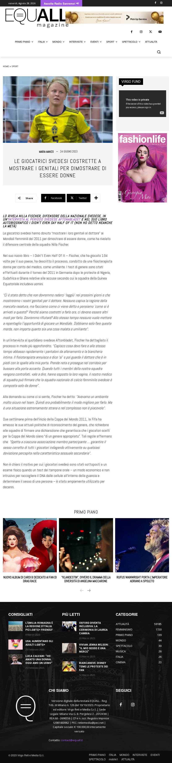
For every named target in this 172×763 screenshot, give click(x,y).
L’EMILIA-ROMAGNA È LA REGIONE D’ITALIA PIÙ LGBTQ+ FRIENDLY (39, 626)
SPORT (15, 66)
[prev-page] (82, 591)
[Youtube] (160, 31)
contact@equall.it (72, 740)
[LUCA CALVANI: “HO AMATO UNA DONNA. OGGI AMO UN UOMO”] (15, 659)
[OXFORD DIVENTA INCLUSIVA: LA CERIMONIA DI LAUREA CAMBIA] (69, 626)
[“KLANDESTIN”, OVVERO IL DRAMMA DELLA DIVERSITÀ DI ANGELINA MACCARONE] (86, 545)
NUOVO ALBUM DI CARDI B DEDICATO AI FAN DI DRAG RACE (30, 579)
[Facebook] (155, 3)
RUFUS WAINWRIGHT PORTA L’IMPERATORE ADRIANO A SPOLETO (142, 579)
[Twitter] (150, 31)
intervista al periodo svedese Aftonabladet (44, 219)
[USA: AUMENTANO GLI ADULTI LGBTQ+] (15, 645)
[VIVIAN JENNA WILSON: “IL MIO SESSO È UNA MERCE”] (69, 648)
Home (6, 66)
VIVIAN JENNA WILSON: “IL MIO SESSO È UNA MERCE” (93, 648)
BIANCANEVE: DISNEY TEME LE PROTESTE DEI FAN (93, 667)
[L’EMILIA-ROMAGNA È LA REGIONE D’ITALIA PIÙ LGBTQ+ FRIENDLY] (15, 626)
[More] (96, 198)
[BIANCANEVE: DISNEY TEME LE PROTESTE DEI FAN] (69, 666)
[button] (159, 52)
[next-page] (88, 591)
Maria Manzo (46, 151)
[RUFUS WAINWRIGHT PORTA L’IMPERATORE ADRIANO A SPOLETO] (142, 545)
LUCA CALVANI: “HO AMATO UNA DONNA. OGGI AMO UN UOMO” (38, 660)
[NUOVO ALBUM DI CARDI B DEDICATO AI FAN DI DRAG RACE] (30, 545)
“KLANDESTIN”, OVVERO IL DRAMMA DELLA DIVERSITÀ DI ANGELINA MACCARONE (86, 579)
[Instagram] (161, 3)
